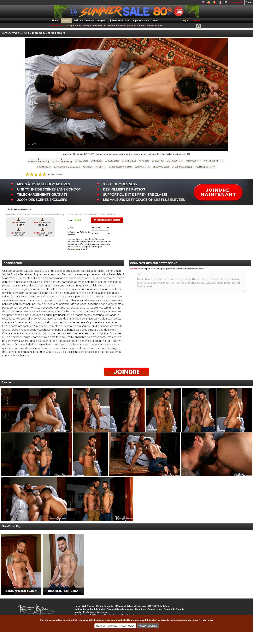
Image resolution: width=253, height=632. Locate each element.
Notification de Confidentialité (90, 609)
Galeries (130, 606)
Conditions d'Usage (145, 609)
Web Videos (88, 606)
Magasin (120, 606)
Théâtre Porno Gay (105, 606)
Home (55, 20)
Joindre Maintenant (77, 249)
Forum (249, 2)
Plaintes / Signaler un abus (120, 609)
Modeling (164, 606)
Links (159, 609)
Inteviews (141, 606)
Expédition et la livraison (95, 612)
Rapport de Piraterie (174, 609)
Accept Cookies (148, 626)
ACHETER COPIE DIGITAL (108, 220)
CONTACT (153, 606)
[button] (38, 161)
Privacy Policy (115, 626)
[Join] (126, 371)
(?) (188, 154)
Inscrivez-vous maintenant (117, 154)
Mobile (78, 612)
